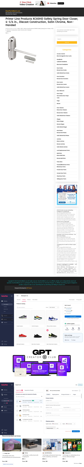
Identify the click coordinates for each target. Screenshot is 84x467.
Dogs (58, 100)
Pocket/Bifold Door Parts (63, 164)
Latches (59, 139)
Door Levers (60, 82)
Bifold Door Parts (61, 166)
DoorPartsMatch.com (13, 11)
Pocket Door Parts (61, 169)
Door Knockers (60, 76)
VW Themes (29, 288)
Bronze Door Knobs (62, 70)
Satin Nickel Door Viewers (63, 115)
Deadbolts (59, 59)
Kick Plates (60, 130)
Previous (8, 31)
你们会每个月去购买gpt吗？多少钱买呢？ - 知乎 (67, 264)
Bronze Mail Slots (61, 158)
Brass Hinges (60, 121)
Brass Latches (60, 141)
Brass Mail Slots (61, 155)
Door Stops (60, 93)
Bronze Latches (61, 144)
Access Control (61, 53)
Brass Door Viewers (62, 110)
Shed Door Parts (61, 176)
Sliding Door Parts (61, 179)
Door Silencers (60, 90)
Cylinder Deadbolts (62, 61)
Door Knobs (60, 68)
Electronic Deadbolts (62, 64)
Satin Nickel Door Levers (63, 87)
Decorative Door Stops (63, 95)
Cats (58, 98)
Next (7, 33)
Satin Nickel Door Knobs (63, 73)
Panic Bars (59, 161)
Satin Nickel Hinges (62, 127)
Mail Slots (59, 153)
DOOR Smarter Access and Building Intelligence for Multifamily (65, 211)
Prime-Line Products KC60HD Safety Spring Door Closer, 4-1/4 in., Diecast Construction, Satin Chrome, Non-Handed (29, 29)
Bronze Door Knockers (62, 78)
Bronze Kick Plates (61, 132)
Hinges (58, 119)
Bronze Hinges (60, 124)
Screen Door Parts (61, 173)
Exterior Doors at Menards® (63, 221)
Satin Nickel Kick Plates (63, 135)
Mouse (58, 103)
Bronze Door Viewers (62, 112)
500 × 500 (20, 28)
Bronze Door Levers (62, 84)
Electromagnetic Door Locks (64, 56)
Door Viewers (60, 107)
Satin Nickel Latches (62, 147)
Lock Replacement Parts (63, 150)
